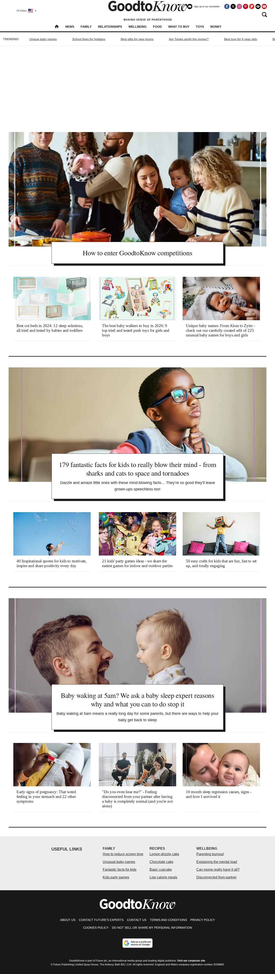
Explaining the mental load (216, 862)
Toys (200, 26)
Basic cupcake (161, 869)
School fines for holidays (88, 39)
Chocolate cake (161, 862)
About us (67, 920)
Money (215, 26)
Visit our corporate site (191, 960)
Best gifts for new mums (137, 39)
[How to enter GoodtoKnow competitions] (137, 189)
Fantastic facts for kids (119, 869)
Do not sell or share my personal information (152, 927)
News (69, 26)
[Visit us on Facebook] (226, 6)
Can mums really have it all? (218, 869)
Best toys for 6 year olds (240, 39)
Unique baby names (43, 39)
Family (86, 26)
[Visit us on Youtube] (264, 6)
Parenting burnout (210, 854)
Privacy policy (202, 920)
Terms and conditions (168, 920)
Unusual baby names (119, 862)
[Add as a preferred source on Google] (137, 943)
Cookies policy (95, 927)
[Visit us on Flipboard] (251, 6)
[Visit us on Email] (258, 6)
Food (157, 26)
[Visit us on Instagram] (239, 6)
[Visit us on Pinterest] (245, 6)
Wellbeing (137, 26)
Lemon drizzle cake (164, 854)
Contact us (136, 920)
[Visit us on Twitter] (233, 6)
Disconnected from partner (216, 877)
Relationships (110, 26)
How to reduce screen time (123, 854)
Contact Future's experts (101, 920)
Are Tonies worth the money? (189, 39)
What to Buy (178, 26)
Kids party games (116, 877)
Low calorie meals (163, 877)
